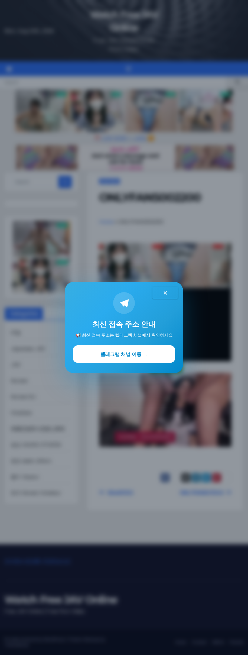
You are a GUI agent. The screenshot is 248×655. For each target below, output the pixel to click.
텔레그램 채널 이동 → (124, 354)
